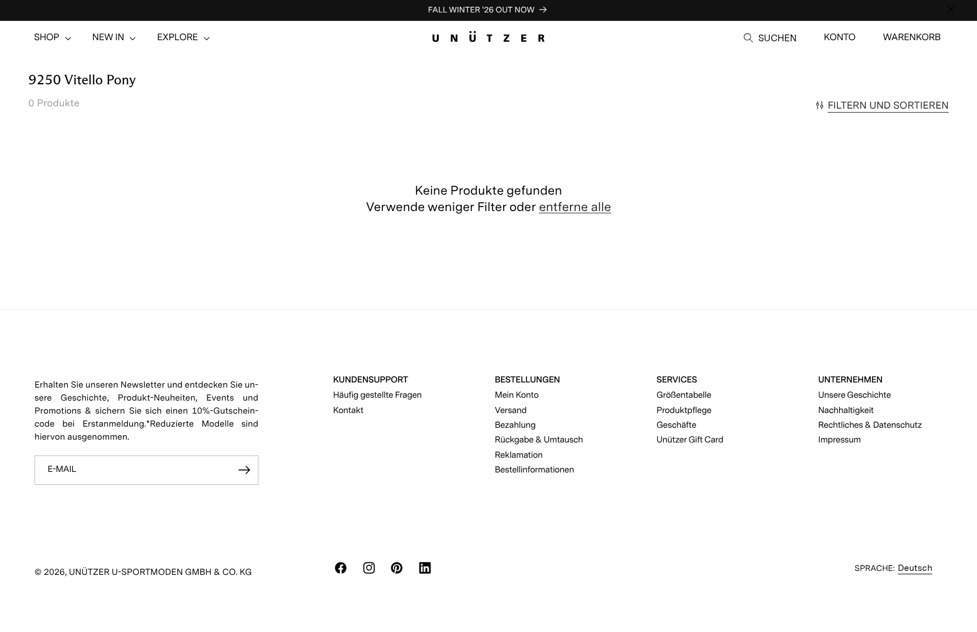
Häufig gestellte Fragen (377, 394)
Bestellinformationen (534, 469)
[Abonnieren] (244, 470)
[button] (47, 37)
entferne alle (575, 207)
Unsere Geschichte (854, 394)
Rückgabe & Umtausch (539, 439)
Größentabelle (683, 394)
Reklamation (519, 454)
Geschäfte (676, 424)
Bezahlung (515, 424)
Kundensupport (370, 379)
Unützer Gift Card (689, 439)
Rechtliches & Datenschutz (870, 424)
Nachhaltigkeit (846, 410)
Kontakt (348, 410)
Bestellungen (527, 379)
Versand (510, 410)
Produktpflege (683, 410)
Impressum (839, 439)
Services (676, 379)
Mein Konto (517, 394)
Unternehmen (850, 379)
